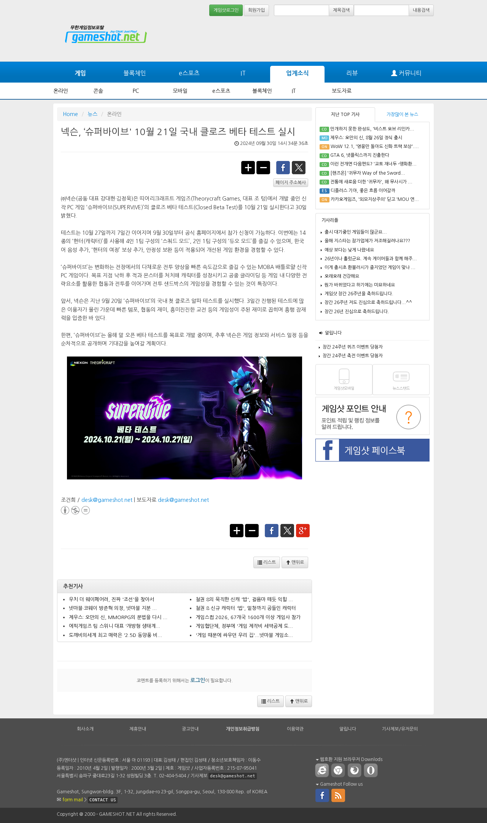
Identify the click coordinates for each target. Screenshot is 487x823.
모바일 (180, 91)
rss (338, 795)
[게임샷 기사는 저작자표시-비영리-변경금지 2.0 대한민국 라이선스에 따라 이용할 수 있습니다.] (75, 509)
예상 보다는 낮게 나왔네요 (349, 250)
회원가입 (256, 10)
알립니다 (333, 333)
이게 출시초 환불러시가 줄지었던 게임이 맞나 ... (370, 267)
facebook (283, 167)
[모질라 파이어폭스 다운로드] (356, 770)
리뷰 (352, 73)
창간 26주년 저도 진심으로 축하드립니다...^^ (368, 302)
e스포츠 (189, 73)
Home (70, 114)
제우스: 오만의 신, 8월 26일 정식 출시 (366, 137)
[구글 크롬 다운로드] (339, 770)
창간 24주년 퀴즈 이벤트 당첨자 (353, 347)
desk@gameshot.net (106, 500)
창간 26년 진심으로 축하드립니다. (357, 311)
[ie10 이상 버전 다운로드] (322, 770)
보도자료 (342, 91)
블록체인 (134, 73)
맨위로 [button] (297, 562)
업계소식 (297, 73)
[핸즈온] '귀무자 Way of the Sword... (367, 173)
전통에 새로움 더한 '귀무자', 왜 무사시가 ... (371, 182)
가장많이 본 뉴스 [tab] (402, 114)
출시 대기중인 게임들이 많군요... (356, 232)
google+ (303, 530)
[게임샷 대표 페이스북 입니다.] (322, 795)
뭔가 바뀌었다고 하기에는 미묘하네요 (360, 285)
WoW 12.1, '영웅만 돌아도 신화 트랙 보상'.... (375, 146)
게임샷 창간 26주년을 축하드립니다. (359, 293)
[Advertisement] (405, 39)
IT (243, 73)
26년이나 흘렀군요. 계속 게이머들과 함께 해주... (371, 258)
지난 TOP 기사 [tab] (345, 114)
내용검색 (421, 10)
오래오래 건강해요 (342, 276)
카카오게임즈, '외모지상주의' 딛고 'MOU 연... (375, 199)
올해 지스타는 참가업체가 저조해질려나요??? (367, 241)
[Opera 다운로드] (372, 770)
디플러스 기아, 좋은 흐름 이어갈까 (363, 190)
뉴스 (92, 114)
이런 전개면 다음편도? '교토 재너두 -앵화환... (373, 164)
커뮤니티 (409, 73)
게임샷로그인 (226, 10)
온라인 (60, 91)
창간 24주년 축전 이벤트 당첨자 (353, 355)
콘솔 (98, 91)
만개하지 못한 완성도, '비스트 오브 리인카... (372, 129)
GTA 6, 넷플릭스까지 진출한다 (359, 155)
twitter (299, 167)
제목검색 (341, 10)
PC (136, 91)
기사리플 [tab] (329, 220)
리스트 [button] (269, 562)
